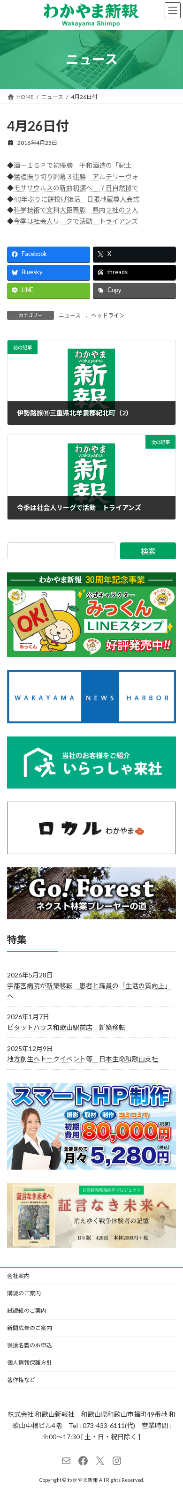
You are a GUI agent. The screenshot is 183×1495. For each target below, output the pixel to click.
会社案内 (18, 1275)
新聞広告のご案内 (29, 1327)
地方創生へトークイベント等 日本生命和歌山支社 (82, 1059)
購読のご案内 (24, 1293)
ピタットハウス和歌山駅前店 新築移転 (66, 1027)
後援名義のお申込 (29, 1345)
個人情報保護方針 (29, 1362)
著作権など (21, 1379)
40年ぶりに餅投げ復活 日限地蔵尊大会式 (76, 199)
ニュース (70, 315)
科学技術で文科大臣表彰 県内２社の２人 (76, 210)
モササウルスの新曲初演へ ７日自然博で (76, 188)
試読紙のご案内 (26, 1310)
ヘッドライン (108, 315)
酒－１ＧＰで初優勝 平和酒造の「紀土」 (76, 165)
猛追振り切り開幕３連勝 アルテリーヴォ (76, 176)
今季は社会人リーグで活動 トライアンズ (76, 221)
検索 (148, 551)
